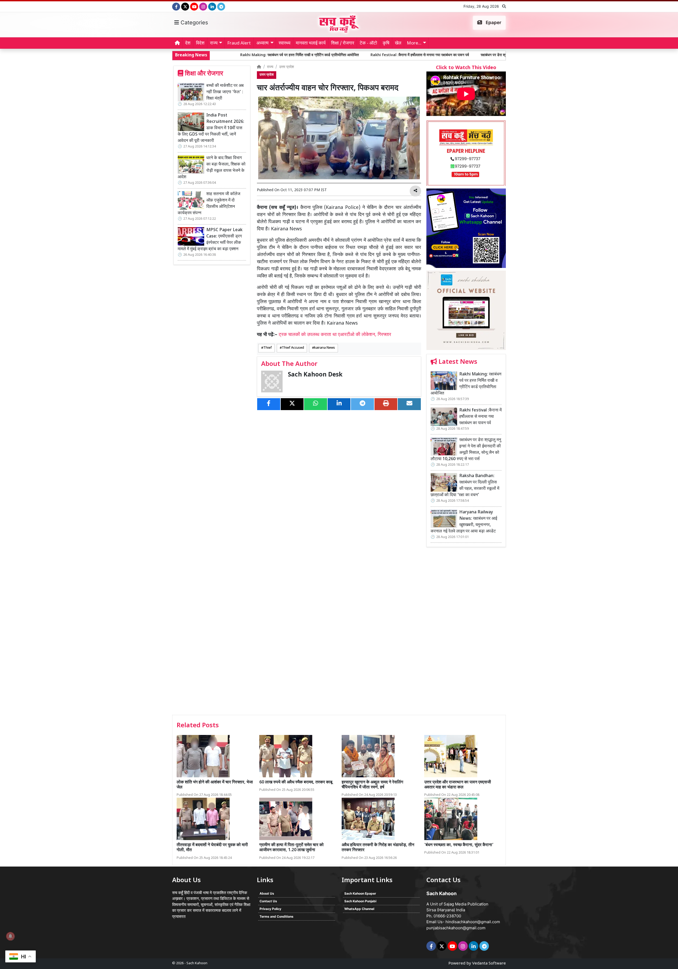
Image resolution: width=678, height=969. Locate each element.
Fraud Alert (239, 43)
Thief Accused (293, 348)
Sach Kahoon (196, 963)
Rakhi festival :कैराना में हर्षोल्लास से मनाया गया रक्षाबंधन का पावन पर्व (357, 55)
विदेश (200, 43)
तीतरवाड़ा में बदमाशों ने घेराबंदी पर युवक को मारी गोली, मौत (212, 847)
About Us (267, 893)
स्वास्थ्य (284, 43)
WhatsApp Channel (359, 909)
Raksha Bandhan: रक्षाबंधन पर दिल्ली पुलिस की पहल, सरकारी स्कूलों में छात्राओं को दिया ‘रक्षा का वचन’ (465, 485)
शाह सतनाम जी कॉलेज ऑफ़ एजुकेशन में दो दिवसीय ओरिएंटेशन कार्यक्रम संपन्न (209, 203)
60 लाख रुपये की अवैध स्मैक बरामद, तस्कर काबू (295, 782)
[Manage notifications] (10, 936)
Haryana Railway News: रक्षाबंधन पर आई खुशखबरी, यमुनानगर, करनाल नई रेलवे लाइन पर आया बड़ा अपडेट (464, 522)
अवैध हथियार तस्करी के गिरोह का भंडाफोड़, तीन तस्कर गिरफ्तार (378, 847)
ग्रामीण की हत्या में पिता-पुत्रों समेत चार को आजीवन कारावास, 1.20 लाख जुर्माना (291, 847)
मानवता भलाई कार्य (310, 43)
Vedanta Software (489, 963)
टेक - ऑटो (368, 43)
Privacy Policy (270, 909)
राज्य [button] (213, 43)
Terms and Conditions (276, 916)
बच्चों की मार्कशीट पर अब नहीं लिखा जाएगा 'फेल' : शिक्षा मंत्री (225, 92)
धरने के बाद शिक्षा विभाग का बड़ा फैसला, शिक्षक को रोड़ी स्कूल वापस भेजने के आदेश (212, 167)
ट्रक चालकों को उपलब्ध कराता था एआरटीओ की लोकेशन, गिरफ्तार (335, 335)
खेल (398, 43)
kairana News (324, 348)
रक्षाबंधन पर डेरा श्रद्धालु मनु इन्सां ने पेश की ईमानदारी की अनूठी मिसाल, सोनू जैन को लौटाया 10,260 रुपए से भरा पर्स (495, 55)
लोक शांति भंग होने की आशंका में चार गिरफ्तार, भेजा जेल (215, 785)
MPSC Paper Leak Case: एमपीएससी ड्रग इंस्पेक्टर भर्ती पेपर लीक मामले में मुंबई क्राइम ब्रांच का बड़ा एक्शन (210, 239)
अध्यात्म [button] (262, 43)
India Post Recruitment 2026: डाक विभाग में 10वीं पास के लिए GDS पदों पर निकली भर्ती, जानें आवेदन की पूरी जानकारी (211, 128)
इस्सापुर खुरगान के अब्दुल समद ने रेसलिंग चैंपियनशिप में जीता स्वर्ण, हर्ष (372, 785)
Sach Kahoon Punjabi (360, 901)
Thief (267, 348)
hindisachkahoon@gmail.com (472, 921)
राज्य (270, 67)
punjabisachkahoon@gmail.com (455, 927)
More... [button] (414, 43)
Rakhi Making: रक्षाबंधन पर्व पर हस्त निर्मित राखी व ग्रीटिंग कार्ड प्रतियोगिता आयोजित (237, 55)
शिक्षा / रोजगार (342, 43)
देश (187, 43)
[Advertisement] (466, 632)
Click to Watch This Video (466, 68)
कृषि (386, 43)
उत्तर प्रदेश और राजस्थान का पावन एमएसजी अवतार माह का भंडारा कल (457, 785)
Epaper (493, 22)
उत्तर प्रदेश (286, 67)
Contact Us (268, 901)
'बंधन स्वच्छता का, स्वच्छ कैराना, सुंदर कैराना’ (458, 845)
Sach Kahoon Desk (315, 375)
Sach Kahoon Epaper (360, 893)
